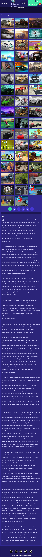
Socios (34, 548)
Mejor (39, 2)
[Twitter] (21, 551)
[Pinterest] (11, 551)
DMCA (29, 548)
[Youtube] (16, 551)
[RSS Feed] (31, 551)
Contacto (8, 548)
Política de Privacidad (19, 548)
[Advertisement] (21, 10)
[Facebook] (26, 551)
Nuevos (31, 2)
